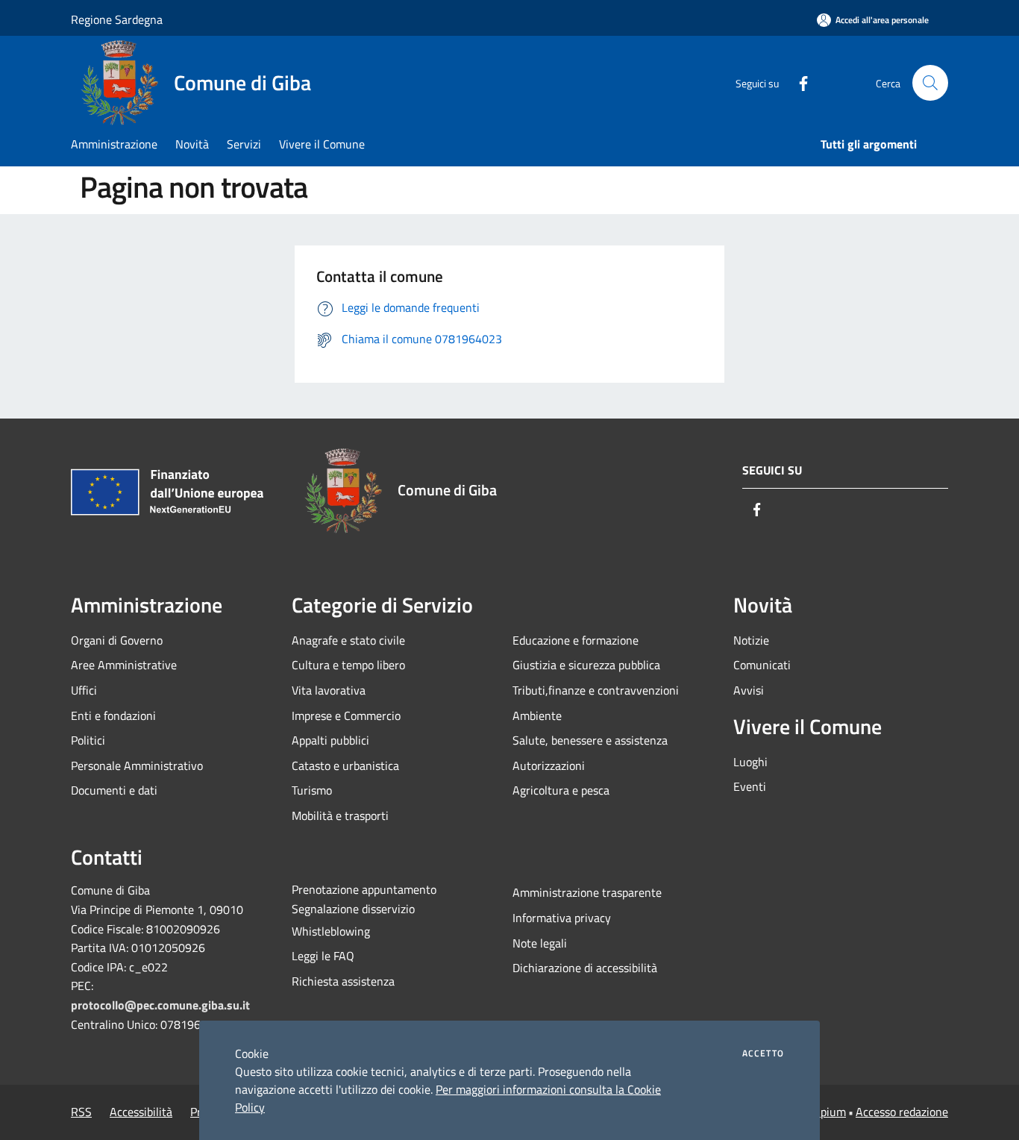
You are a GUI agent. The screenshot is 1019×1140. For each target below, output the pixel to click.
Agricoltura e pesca (560, 790)
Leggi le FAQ (323, 956)
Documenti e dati (114, 790)
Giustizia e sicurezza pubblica (586, 665)
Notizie (751, 640)
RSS (81, 1112)
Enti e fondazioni (113, 715)
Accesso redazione (902, 1112)
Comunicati (762, 665)
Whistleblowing (331, 931)
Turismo (312, 790)
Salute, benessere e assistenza (590, 740)
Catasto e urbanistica (345, 765)
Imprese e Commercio (346, 715)
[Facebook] (797, 82)
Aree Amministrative (124, 665)
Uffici (84, 690)
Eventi (749, 786)
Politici (88, 740)
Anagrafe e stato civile (348, 640)
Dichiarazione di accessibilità (584, 968)
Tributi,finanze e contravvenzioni (595, 690)
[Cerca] (930, 83)
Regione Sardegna (117, 19)
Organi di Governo (117, 640)
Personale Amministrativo (137, 765)
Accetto (763, 1053)
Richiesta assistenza (343, 981)
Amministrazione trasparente (587, 892)
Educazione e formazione (575, 640)
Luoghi (750, 762)
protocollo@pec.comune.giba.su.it (160, 1005)
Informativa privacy (561, 918)
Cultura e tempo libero (348, 665)
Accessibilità (141, 1112)
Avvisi (748, 690)
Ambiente (537, 715)
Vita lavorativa (329, 690)
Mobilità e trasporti (340, 815)
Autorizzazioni (548, 765)
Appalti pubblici (330, 740)
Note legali (539, 943)
